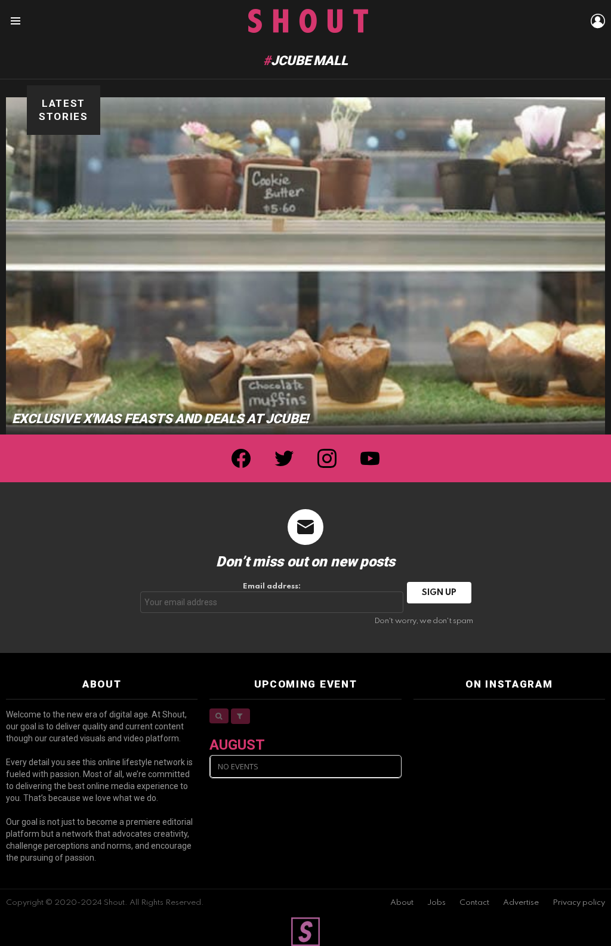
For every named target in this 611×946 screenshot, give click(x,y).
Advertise (521, 903)
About (401, 903)
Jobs (436, 903)
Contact (474, 903)
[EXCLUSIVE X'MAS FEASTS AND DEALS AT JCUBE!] (305, 266)
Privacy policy (579, 903)
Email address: (272, 586)
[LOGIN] (598, 21)
